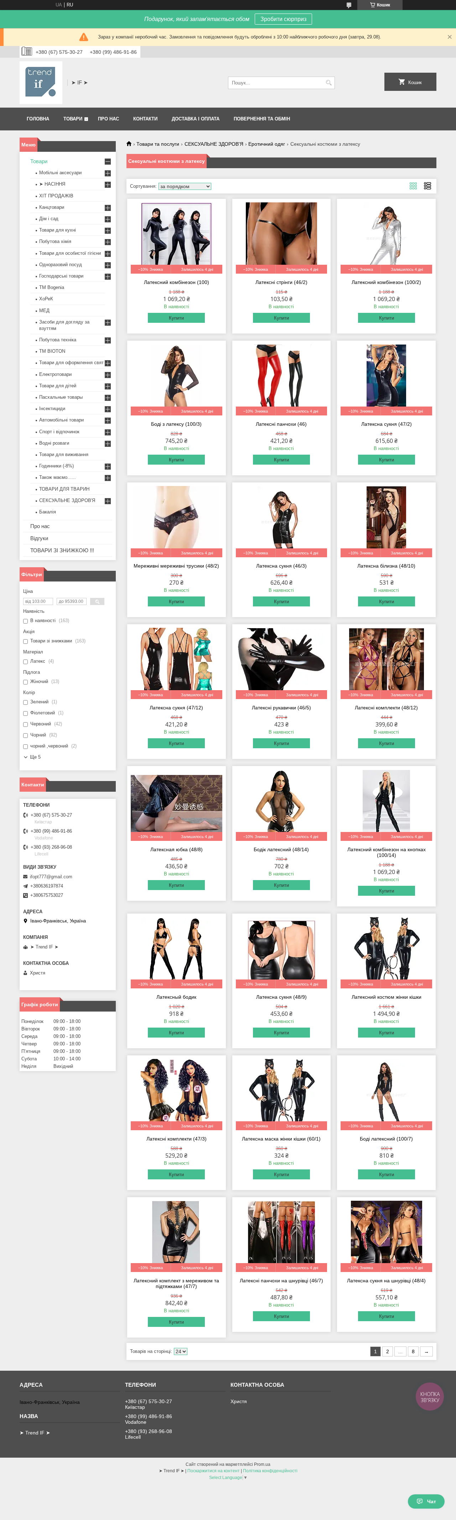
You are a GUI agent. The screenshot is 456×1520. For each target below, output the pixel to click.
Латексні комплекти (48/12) (386, 707)
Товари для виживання (63, 454)
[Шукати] (328, 83)
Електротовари (55, 374)
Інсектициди (52, 408)
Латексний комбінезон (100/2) (386, 282)
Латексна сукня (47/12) (176, 707)
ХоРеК (46, 298)
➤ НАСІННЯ (52, 184)
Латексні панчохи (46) (281, 424)
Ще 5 (35, 757)
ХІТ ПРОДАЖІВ (56, 195)
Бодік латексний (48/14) (281, 849)
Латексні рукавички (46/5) (281, 707)
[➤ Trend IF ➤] (41, 82)
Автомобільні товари (61, 420)
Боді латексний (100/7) (386, 1139)
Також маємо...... (57, 477)
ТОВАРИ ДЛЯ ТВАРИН (64, 489)
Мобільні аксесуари (60, 172)
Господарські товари (61, 276)
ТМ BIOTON (52, 351)
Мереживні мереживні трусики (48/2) (176, 566)
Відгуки (39, 538)
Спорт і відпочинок (59, 431)
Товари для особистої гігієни (70, 253)
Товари (72, 119)
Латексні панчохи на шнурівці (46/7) (281, 1280)
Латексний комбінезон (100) (176, 282)
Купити (176, 318)
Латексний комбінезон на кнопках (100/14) (386, 852)
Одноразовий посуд (60, 264)
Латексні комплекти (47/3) (176, 1139)
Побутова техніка (57, 339)
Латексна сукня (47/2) (386, 424)
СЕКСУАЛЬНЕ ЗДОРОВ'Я (214, 144)
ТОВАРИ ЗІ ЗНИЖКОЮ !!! (62, 550)
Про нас (108, 119)
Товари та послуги (157, 144)
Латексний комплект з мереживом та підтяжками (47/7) (176, 1283)
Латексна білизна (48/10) (386, 566)
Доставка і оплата (195, 119)
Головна (38, 119)
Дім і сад (48, 218)
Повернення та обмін (262, 119)
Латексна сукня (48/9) (281, 997)
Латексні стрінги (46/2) (281, 282)
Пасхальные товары (61, 397)
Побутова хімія (55, 241)
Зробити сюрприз (283, 19)
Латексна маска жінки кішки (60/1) (281, 1139)
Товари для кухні (57, 230)
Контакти (145, 119)
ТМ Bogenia (51, 287)
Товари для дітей (57, 385)
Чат (431, 1501)
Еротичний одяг (266, 144)
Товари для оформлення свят (71, 362)
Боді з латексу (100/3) (176, 424)
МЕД (44, 310)
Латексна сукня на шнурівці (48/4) (386, 1280)
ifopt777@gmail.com (51, 876)
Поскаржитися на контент (213, 1470)
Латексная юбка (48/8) (176, 849)
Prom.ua (262, 1464)
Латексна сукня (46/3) (281, 566)
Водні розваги (54, 443)
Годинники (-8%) (56, 466)
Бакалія (47, 512)
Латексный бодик (176, 997)
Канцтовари (51, 207)
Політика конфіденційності (270, 1470)
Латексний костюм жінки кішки (386, 997)
